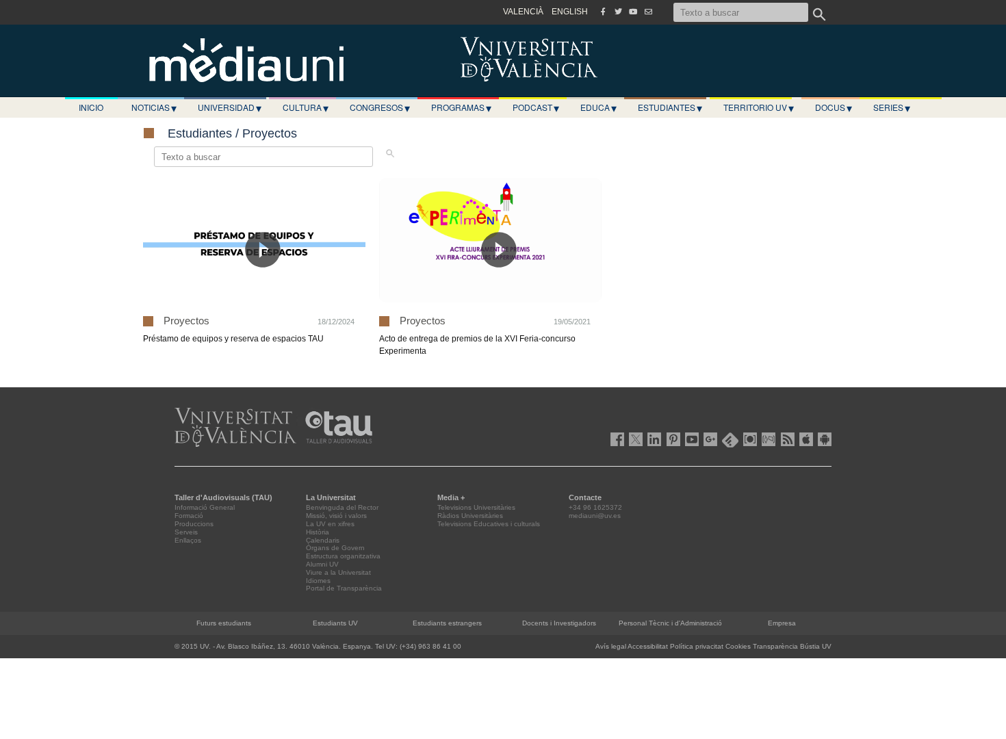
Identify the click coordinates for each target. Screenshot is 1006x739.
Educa (598, 107)
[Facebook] (603, 11)
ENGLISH (570, 11)
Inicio (91, 107)
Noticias (154, 107)
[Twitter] (618, 11)
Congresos (380, 107)
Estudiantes (670, 107)
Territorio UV (758, 107)
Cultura (305, 107)
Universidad (229, 107)
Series (891, 107)
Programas (461, 107)
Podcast (536, 107)
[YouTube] (633, 11)
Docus (833, 107)
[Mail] (648, 11)
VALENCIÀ (523, 11)
